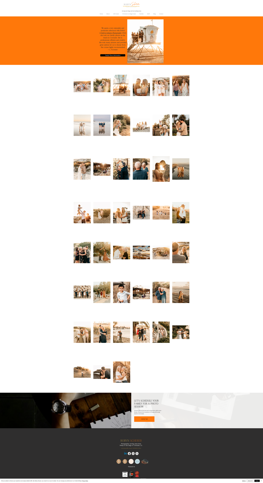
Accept (257, 480)
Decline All (250, 480)
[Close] (261, 481)
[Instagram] (133, 453)
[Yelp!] (136, 453)
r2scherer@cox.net (126, 448)
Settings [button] (244, 480)
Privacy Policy (85, 480)
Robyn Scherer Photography (111, 33)
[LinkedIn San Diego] (125, 453)
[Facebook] (129, 453)
